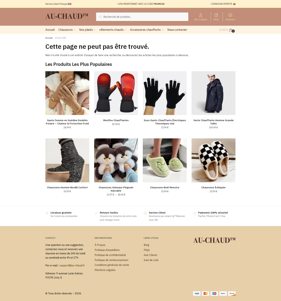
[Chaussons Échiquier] (213, 160)
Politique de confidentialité (110, 255)
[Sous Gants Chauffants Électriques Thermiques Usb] (165, 93)
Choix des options (67, 134)
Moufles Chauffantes (116, 120)
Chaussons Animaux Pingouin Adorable (116, 189)
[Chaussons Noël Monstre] (165, 160)
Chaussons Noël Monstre (164, 187)
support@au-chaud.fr (72, 265)
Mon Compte (200, 19)
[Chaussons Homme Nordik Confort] (67, 160)
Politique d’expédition (107, 250)
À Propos (100, 245)
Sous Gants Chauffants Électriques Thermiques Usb (165, 122)
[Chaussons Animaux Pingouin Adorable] (116, 160)
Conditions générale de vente (112, 265)
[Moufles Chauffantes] (116, 93)
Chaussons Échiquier (213, 187)
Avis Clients (150, 255)
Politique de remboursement (111, 260)
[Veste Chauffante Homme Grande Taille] (213, 93)
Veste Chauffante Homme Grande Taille (213, 122)
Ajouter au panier (164, 134)
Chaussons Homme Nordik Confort (67, 187)
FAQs (216, 19)
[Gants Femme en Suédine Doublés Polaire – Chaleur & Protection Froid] (67, 93)
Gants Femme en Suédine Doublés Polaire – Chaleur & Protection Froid (67, 122)
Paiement (230, 19)
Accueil (49, 37)
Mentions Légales (105, 270)
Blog (146, 245)
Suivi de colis (151, 260)
